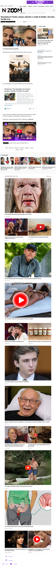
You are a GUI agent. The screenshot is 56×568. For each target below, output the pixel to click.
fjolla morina (22, 147)
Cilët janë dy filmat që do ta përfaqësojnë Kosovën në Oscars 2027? (44, 63)
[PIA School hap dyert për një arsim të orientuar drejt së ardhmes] (45, 33)
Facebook (11, 556)
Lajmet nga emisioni (10, 21)
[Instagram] (6, 560)
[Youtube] (11, 564)
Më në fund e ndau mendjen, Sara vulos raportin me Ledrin (48, 168)
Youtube (15, 564)
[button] (53, 10)
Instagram (11, 560)
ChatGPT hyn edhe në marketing (17, 143)
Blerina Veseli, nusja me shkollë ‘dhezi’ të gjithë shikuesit (45, 51)
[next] (54, 13)
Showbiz (3, 21)
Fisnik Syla (16, 147)
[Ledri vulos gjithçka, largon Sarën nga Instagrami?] (34, 161)
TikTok (7, 564)
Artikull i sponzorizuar (41, 38)
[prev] (52, 13)
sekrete (21, 149)
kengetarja (27, 147)
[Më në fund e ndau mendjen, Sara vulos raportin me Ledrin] (48, 161)
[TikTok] (3, 564)
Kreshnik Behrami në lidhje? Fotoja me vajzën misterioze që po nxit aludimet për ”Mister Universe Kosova (45, 57)
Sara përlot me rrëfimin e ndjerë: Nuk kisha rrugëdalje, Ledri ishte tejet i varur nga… (7, 168)
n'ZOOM (31, 147)
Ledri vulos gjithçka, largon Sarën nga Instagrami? (34, 168)
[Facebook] (6, 556)
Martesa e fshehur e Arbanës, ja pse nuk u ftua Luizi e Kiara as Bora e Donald (21, 168)
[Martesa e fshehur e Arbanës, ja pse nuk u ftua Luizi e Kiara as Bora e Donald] (21, 161)
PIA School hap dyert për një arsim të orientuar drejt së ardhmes (45, 42)
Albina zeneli (11, 147)
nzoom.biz (17, 149)
